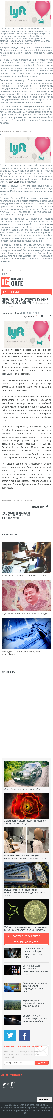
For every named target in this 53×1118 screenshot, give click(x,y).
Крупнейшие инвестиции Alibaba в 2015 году (24, 613)
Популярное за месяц (26, 942)
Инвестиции (24, 515)
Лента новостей (42, 303)
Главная (9, 306)
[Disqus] (27, 708)
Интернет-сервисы (10, 518)
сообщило (14, 43)
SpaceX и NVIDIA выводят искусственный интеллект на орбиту (35, 1018)
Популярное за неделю (26, 936)
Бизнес (14, 515)
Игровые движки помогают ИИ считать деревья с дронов (33, 1003)
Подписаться (42, 1063)
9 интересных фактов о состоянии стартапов (24, 575)
